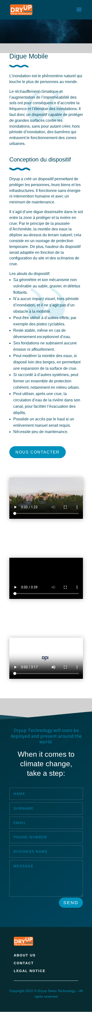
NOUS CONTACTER (37, 452)
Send (71, 902)
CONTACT (24, 963)
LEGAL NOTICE (29, 971)
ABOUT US (25, 955)
